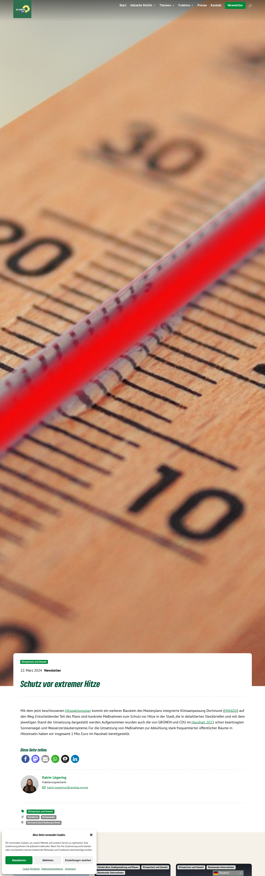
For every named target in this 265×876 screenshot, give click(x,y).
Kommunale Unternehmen (111, 872)
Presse (202, 5)
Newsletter (235, 5)
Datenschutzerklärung (52, 868)
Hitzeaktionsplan (78, 710)
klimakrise (33, 817)
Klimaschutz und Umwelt (34, 661)
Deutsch (223, 872)
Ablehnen (47, 860)
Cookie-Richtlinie (31, 868)
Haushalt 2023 (203, 722)
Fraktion (184, 5)
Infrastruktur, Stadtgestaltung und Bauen (118, 867)
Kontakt (216, 5)
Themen (165, 5)
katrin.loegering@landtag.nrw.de (67, 787)
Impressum (70, 868)
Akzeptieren (19, 860)
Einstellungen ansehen (78, 860)
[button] (91, 835)
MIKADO (230, 710)
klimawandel (48, 817)
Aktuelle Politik (141, 5)
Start (123, 5)
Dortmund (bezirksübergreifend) (43, 822)
